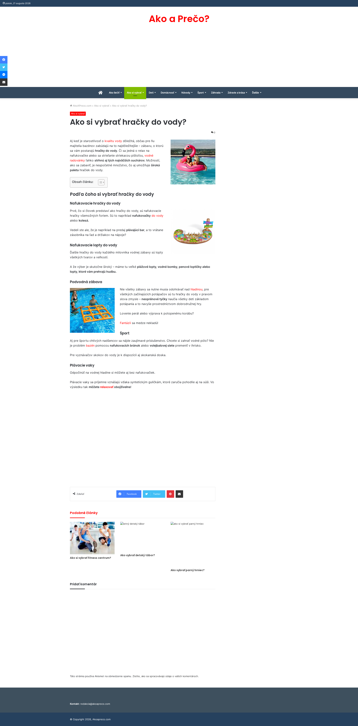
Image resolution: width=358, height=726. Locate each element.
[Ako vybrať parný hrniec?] (193, 544)
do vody (157, 215)
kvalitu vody (113, 141)
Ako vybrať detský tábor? (137, 555)
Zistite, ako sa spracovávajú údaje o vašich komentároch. (166, 676)
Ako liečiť (114, 92)
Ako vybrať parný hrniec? (188, 570)
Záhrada (215, 92)
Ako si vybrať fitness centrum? (90, 558)
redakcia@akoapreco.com (95, 703)
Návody (185, 92)
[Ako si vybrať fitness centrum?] (92, 538)
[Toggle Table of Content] (99, 182)
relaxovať (106, 387)
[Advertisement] (179, 59)
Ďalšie (255, 92)
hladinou (196, 289)
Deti (151, 92)
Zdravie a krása (236, 92)
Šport (200, 92)
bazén (90, 345)
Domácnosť (167, 92)
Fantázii (125, 323)
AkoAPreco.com (81, 105)
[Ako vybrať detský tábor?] (142, 537)
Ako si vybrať (134, 92)
